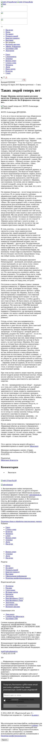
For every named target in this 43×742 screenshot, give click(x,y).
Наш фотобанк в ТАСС (15, 598)
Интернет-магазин (13, 44)
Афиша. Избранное (13, 46)
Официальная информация (16, 576)
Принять (5, 740)
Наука (8, 32)
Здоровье (9, 59)
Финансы (9, 65)
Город (8, 54)
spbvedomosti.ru (35, 495)
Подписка (9, 586)
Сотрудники (10, 590)
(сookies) (34, 725)
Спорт (8, 73)
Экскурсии (10, 51)
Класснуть (14, 460)
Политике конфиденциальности (13, 736)
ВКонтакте (34, 446)
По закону (9, 34)
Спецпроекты (11, 57)
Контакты (9, 594)
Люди (8, 67)
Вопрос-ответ (11, 61)
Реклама (9, 588)
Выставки (9, 40)
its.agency (35, 715)
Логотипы (10, 596)
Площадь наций (12, 36)
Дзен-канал (10, 614)
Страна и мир (11, 63)
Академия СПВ (12, 48)
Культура (9, 71)
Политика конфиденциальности (18, 578)
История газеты (12, 592)
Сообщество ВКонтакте (15, 616)
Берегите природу (13, 38)
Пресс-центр (10, 69)
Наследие (9, 30)
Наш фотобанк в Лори (14, 600)
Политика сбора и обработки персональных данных (21, 521)
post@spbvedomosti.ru (9, 651)
